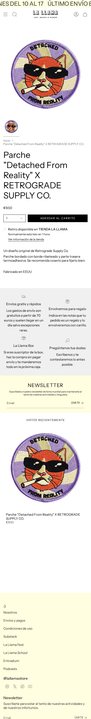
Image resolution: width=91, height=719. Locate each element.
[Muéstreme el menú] (5, 14)
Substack (10, 636)
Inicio (6, 140)
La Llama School (15, 653)
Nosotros (10, 612)
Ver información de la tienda (26, 239)
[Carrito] (85, 14)
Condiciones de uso (17, 628)
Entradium (11, 661)
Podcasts (10, 669)
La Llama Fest (13, 645)
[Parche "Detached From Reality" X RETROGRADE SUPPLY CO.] (45, 468)
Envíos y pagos (14, 620)
